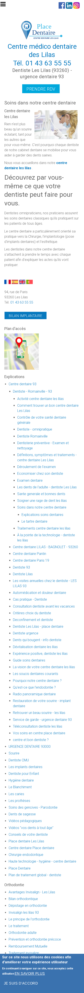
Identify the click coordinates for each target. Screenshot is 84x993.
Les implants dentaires (25, 767)
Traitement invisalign (24, 953)
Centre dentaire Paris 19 (31, 560)
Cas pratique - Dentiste (30, 599)
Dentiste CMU (19, 760)
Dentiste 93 (21, 567)
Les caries (16, 794)
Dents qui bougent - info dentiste (37, 640)
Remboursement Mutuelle (28, 946)
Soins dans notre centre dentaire (41, 507)
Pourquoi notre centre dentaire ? (37, 681)
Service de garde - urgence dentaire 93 (42, 720)
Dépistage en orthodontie (28, 906)
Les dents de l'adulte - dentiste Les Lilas (47, 487)
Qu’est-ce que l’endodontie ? (34, 687)
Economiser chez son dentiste (40, 473)
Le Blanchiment (20, 787)
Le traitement (19, 926)
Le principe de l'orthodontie (29, 919)
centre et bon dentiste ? (31, 740)
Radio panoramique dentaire (34, 694)
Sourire (14, 753)
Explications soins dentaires (42, 515)
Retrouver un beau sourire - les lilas (39, 713)
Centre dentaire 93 (22, 384)
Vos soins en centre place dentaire (39, 733)
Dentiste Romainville (32, 436)
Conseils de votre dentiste (28, 834)
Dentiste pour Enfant (24, 774)
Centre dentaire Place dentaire (31, 848)
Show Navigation (5, 5)
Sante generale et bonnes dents (41, 494)
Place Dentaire (20, 868)
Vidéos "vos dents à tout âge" (31, 828)
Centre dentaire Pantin (29, 554)
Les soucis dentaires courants (35, 674)
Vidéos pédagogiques (25, 821)
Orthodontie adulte (23, 933)
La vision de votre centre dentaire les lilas (44, 667)
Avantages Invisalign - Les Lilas (32, 892)
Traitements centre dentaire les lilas (43, 528)
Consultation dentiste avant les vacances (44, 606)
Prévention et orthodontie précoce (35, 939)
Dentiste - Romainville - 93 (32, 391)
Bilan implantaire (25, 316)
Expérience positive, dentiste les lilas (40, 654)
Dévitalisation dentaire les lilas (35, 647)
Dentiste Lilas (23, 574)
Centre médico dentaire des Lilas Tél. (42, 54)
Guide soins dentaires (29, 660)
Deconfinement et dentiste (33, 620)
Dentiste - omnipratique (34, 429)
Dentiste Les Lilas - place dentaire (38, 626)
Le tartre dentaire (34, 521)
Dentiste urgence (25, 633)
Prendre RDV (40, 89)
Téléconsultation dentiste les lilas (37, 726)
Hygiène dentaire (21, 780)
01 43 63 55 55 (48, 63)
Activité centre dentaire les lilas (40, 399)
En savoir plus (30, 973)
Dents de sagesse (22, 814)
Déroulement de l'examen (36, 467)
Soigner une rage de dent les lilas (42, 501)
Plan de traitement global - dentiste (35, 875)
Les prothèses (19, 801)
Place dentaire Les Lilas (26, 841)
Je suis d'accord (21, 983)
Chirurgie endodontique (26, 855)
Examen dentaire (30, 480)
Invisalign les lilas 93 (24, 912)
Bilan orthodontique (23, 899)
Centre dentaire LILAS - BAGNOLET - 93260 (45, 547)
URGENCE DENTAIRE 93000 (30, 746)
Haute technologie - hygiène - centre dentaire (42, 861)
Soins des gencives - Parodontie (33, 807)
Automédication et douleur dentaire (39, 593)
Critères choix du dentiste (32, 613)
